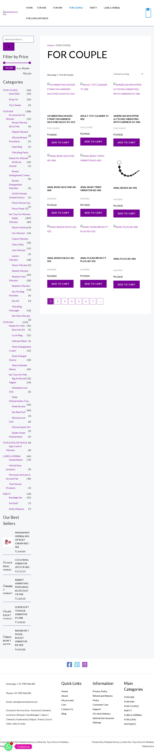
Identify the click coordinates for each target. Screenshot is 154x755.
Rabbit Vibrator (20, 270)
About (64, 695)
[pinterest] (77, 664)
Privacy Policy (100, 691)
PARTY (93, 7)
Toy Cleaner (15, 105)
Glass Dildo (18, 244)
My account (67, 700)
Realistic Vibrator (21, 285)
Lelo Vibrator (19, 250)
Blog (63, 713)
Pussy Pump (18, 208)
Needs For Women (18, 158)
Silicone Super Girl (21, 427)
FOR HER (41, 7)
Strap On (13, 99)
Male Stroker (19, 406)
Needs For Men (17, 325)
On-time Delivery (102, 713)
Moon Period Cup (21, 202)
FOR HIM (57, 7)
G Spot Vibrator (20, 238)
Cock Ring (17, 335)
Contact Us (67, 709)
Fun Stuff (13, 503)
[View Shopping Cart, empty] (148, 13)
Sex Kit (15, 300)
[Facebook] (69, 664)
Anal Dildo (14, 93)
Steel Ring (17, 146)
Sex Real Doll (18, 412)
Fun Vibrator (18, 233)
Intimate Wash (19, 341)
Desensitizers (16, 459)
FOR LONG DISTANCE (15, 442)
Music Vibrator (20, 265)
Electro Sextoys (20, 227)
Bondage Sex (15, 497)
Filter (9, 68)
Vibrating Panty (20, 152)
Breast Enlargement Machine (15, 184)
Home (29, 7)
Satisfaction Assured (103, 718)
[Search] (8, 47)
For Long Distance (37, 18)
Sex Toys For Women (19, 214)
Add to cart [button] (60, 142)
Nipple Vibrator (20, 131)
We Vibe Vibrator (21, 315)
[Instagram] (85, 664)
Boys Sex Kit (18, 329)
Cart (63, 704)
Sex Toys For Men (18, 374)
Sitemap (97, 722)
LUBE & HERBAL (112, 7)
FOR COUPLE (76, 7)
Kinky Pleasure (16, 508)
